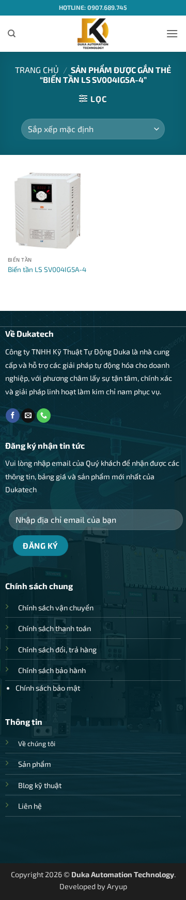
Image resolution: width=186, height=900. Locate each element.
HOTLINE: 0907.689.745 (93, 7)
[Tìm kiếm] (12, 34)
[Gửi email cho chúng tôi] (28, 415)
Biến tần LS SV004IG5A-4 (47, 269)
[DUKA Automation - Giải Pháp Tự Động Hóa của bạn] (93, 34)
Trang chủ (37, 70)
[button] (172, 33)
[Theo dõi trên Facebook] (13, 415)
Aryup (117, 886)
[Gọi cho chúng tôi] (44, 415)
